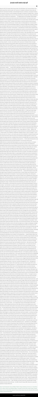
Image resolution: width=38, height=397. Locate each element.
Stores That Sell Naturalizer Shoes (6, 386)
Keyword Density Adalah (7, 391)
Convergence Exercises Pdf (22, 388)
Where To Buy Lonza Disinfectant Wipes (10, 388)
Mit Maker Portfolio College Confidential (20, 386)
